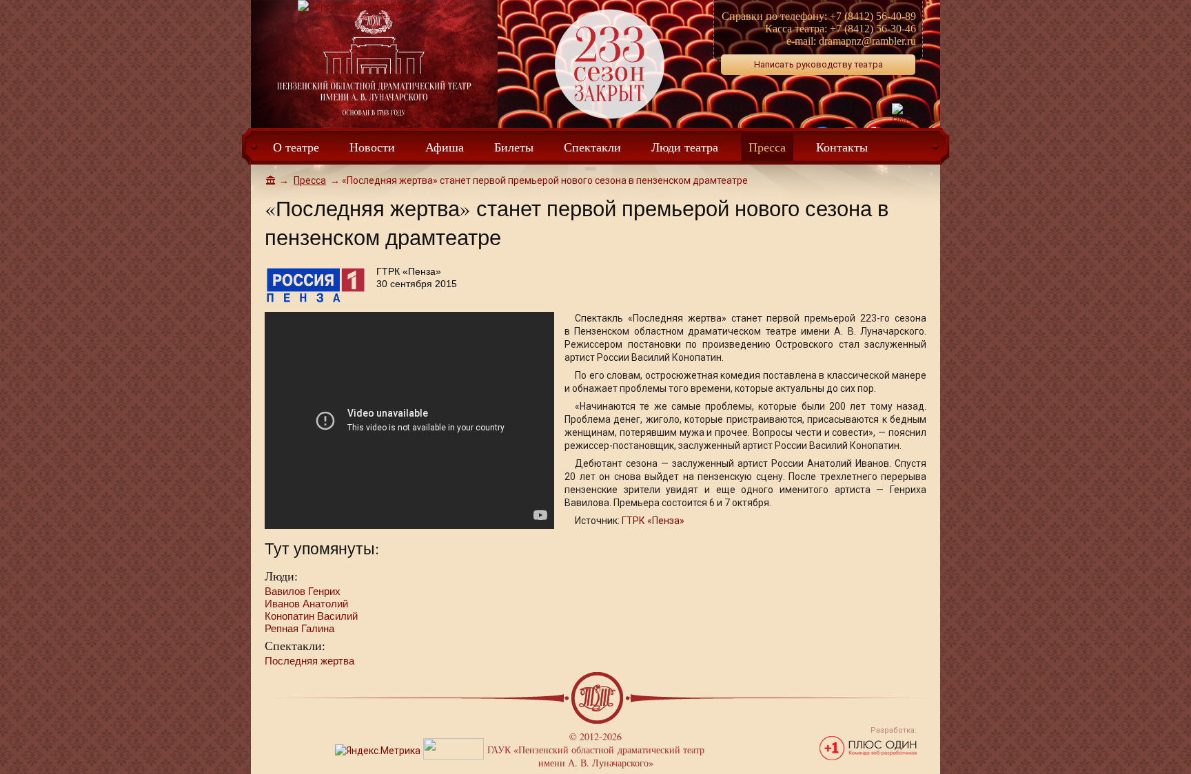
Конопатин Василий (311, 616)
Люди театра (684, 146)
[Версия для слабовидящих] (364, 6)
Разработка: (894, 730)
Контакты (842, 146)
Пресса (767, 146)
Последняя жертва (309, 661)
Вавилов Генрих (302, 591)
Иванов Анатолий (306, 603)
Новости (372, 146)
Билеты (513, 146)
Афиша (444, 146)
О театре (296, 146)
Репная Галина (299, 628)
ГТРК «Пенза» (653, 520)
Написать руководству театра (818, 64)
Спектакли (592, 146)
